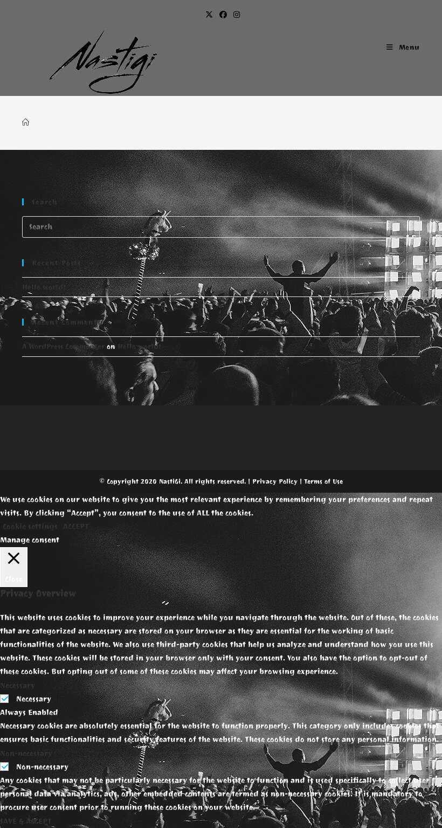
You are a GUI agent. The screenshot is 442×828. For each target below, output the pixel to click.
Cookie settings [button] (30, 526)
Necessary (33, 699)
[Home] (25, 122)
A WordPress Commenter (63, 346)
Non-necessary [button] (26, 753)
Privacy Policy (275, 481)
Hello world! (44, 287)
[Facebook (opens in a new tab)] (223, 15)
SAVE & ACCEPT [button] (26, 821)
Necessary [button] (17, 685)
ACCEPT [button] (76, 526)
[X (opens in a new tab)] (209, 15)
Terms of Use (323, 481)
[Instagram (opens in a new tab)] (235, 15)
